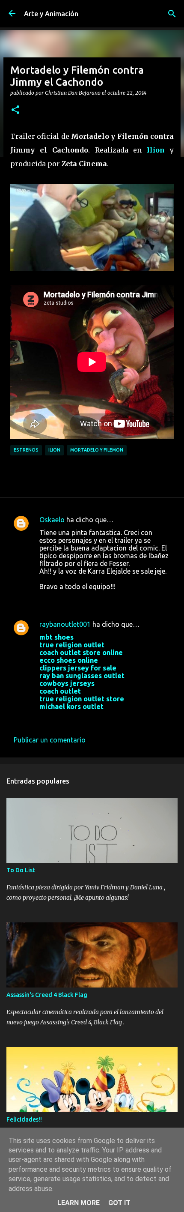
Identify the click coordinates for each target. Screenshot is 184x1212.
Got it (119, 1203)
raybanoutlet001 (65, 624)
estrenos (26, 449)
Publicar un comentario (50, 740)
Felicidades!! (24, 1119)
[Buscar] (172, 13)
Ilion (156, 150)
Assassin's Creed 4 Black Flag (46, 994)
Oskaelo (52, 520)
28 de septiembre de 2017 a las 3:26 (94, 719)
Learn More (78, 1203)
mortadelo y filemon (96, 449)
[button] (15, 110)
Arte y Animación (51, 14)
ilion (54, 449)
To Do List (20, 870)
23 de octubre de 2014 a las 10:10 (91, 599)
